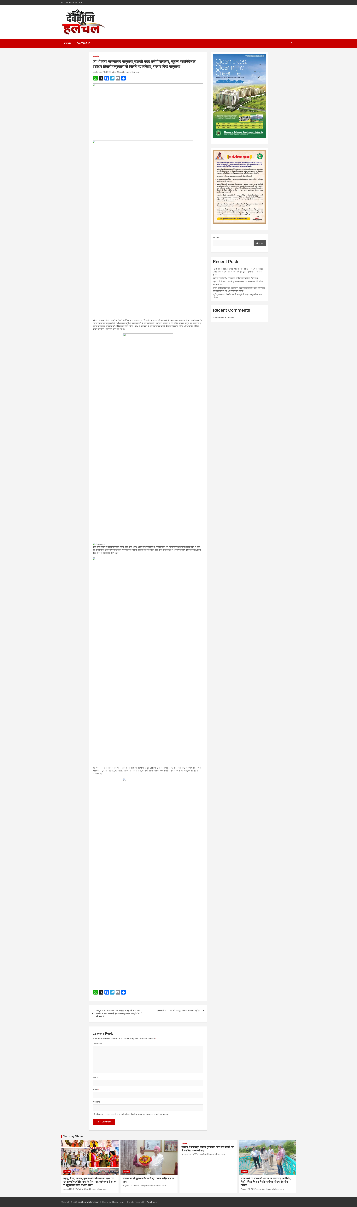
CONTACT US (83, 43)
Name (96, 1077)
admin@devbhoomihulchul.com (125, 72)
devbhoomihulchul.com (88, 1202)
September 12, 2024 (102, 72)
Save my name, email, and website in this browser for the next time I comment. (133, 1114)
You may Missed (73, 1136)
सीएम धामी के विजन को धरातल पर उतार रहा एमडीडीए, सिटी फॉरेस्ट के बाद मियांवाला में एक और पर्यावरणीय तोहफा (266, 1182)
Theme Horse (118, 1202)
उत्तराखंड (67, 43)
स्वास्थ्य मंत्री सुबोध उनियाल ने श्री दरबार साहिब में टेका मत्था (235, 278)
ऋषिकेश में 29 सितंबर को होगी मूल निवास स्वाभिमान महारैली (178, 1010)
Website (96, 1102)
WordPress (151, 1202)
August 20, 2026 (189, 1154)
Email (96, 1089)
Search (216, 237)
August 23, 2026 (70, 1189)
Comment (98, 1043)
